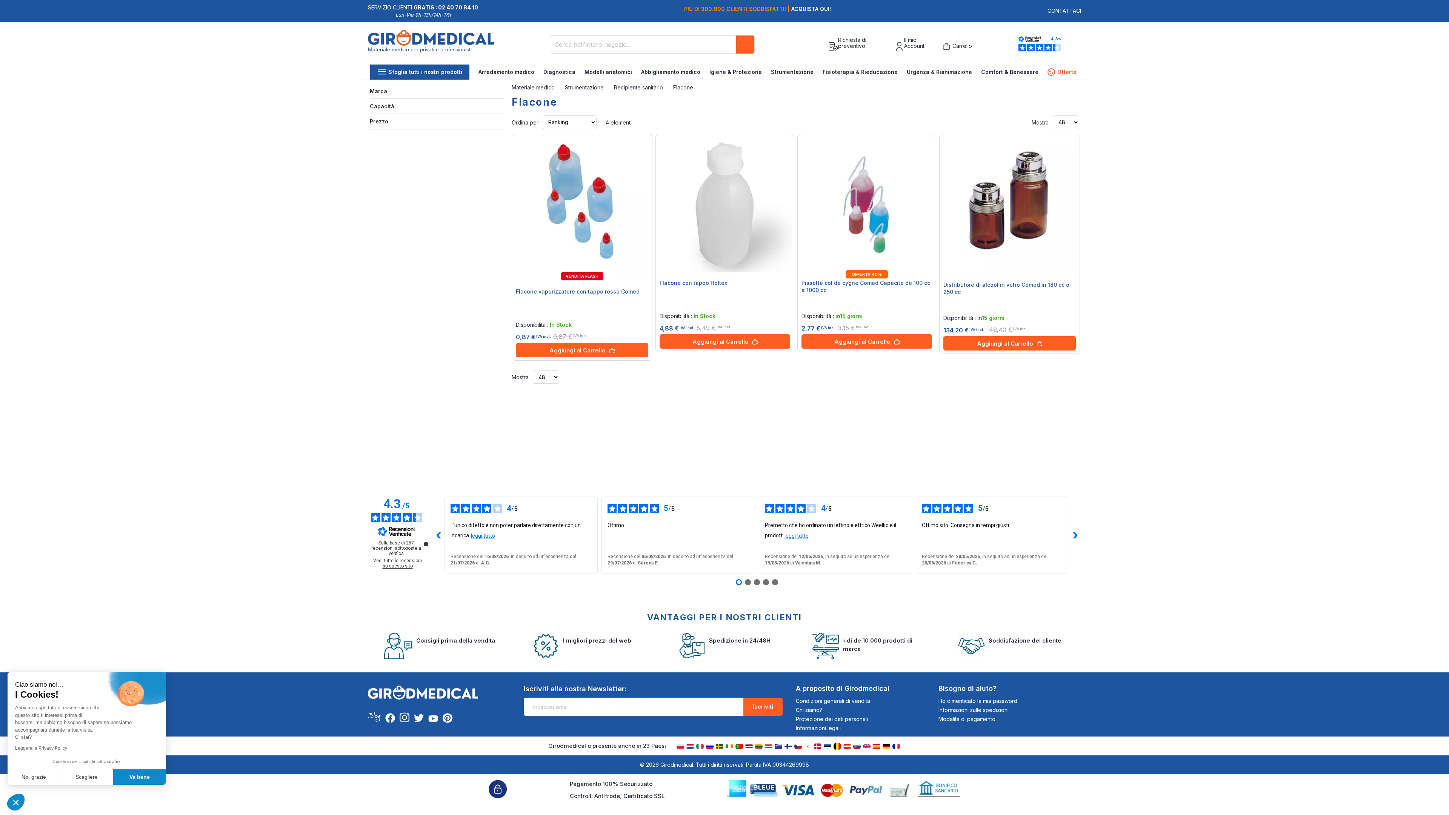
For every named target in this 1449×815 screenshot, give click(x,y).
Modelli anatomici (608, 72)
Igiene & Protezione (735, 72)
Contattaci (1064, 11)
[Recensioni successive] (1075, 535)
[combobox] (653, 44)
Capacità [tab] (382, 106)
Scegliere (86, 777)
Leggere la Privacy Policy (41, 748)
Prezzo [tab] (379, 121)
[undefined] (426, 544)
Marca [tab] (378, 91)
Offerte (1063, 72)
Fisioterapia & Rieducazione (860, 72)
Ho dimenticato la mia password (977, 701)
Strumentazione (792, 72)
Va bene (139, 777)
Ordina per (525, 122)
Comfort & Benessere (1009, 72)
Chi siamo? (809, 710)
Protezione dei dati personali (832, 719)
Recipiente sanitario (639, 87)
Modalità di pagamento (966, 719)
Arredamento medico (506, 72)
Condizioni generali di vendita (833, 701)
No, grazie (34, 777)
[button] (16, 802)
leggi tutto (483, 536)
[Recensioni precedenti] (438, 535)
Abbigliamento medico (670, 72)
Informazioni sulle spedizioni (973, 710)
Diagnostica (559, 72)
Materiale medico (534, 87)
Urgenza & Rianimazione (939, 72)
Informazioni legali (818, 728)
